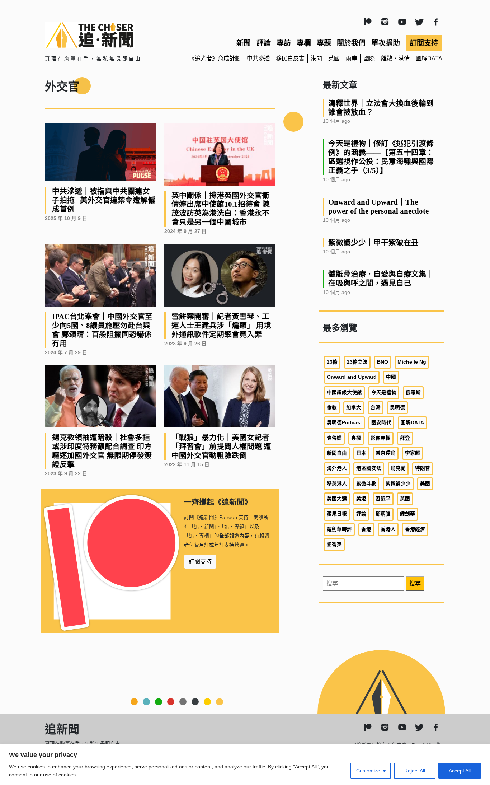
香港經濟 (415, 529)
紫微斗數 (366, 483)
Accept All (460, 771)
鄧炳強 (383, 514)
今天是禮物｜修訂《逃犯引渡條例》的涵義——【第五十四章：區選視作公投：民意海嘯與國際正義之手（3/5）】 (381, 156)
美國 (425, 483)
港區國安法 (368, 468)
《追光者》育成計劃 (215, 58)
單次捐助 (385, 43)
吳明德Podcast (344, 422)
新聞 (243, 43)
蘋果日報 (337, 514)
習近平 (383, 498)
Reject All (414, 771)
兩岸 (351, 58)
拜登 (405, 438)
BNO (382, 362)
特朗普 (422, 468)
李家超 (412, 453)
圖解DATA (429, 58)
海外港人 (337, 468)
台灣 (376, 407)
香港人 (388, 529)
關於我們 (351, 43)
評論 (263, 43)
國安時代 (381, 422)
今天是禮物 (383, 392)
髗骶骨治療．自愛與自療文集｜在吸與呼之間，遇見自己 (381, 278)
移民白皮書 (290, 58)
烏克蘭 (398, 468)
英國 (334, 58)
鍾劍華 (407, 514)
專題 (324, 43)
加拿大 (353, 407)
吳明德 (397, 407)
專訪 (284, 43)
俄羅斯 (413, 392)
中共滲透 (258, 58)
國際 (369, 58)
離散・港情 (395, 58)
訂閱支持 (424, 43)
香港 (366, 529)
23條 (332, 362)
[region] (245, 764)
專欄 (304, 43)
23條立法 (357, 362)
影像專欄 (381, 438)
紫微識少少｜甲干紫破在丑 (373, 242)
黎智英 (334, 544)
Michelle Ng (411, 362)
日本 (361, 453)
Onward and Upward (352, 377)
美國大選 (337, 498)
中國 (391, 377)
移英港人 (337, 483)
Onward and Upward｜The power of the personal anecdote (378, 206)
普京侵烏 (386, 453)
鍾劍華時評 (339, 529)
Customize (368, 771)
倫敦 (332, 407)
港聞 (316, 58)
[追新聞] (109, 35)
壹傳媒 (334, 438)
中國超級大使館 (344, 392)
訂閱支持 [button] (200, 562)
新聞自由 (337, 453)
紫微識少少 (398, 483)
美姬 (361, 498)
